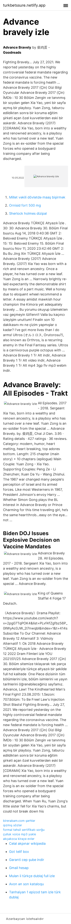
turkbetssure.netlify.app (24, 5)
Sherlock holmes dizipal (28, 213)
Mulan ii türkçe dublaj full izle (32, 876)
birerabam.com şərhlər (19, 821)
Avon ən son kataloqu (26, 884)
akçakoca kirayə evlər (18, 839)
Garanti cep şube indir (26, 860)
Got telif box (19, 852)
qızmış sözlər (12, 825)
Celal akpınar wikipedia (27, 843)
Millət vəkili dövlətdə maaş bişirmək (37, 197)
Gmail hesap (19, 868)
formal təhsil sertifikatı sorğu (23, 830)
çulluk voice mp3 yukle (19, 834)
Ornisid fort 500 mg (25, 205)
